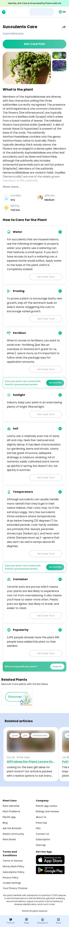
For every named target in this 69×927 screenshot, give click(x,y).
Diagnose (57, 666)
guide (15, 735)
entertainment (40, 735)
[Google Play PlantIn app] (50, 870)
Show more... (11, 187)
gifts (25, 735)
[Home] (3, 12)
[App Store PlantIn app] (50, 859)
